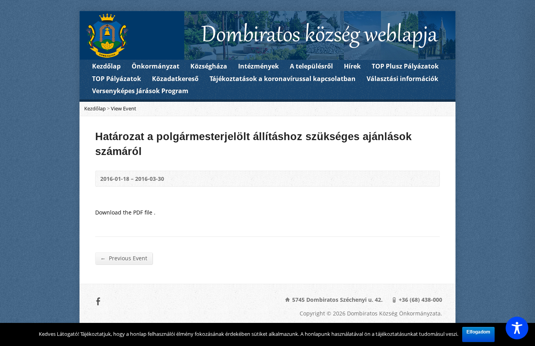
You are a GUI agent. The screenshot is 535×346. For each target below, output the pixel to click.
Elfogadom (478, 332)
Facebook (98, 301)
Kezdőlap (106, 66)
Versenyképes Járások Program (140, 90)
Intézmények (258, 66)
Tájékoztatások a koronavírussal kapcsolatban (283, 78)
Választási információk (402, 78)
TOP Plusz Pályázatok (405, 66)
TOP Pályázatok (116, 78)
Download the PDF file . (125, 212)
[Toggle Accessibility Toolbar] (517, 328)
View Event (123, 108)
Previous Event (123, 258)
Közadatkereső (175, 78)
